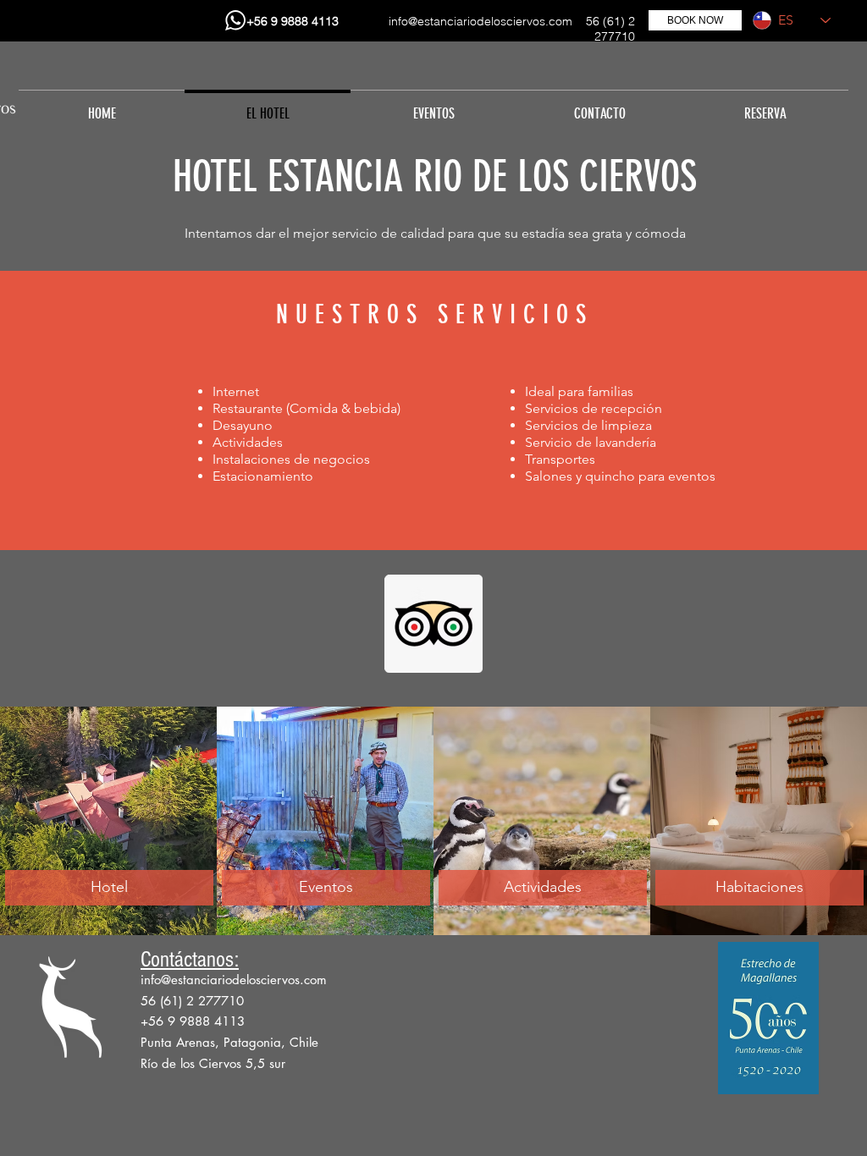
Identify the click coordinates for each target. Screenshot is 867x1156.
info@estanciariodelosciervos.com (480, 21)
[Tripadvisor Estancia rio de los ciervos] (433, 624)
